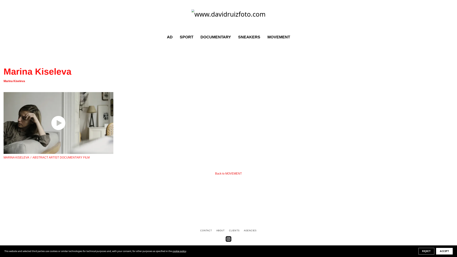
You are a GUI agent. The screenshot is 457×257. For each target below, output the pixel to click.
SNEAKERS (249, 37)
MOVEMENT (278, 37)
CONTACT (206, 230)
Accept (444, 251)
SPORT (186, 37)
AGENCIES (250, 230)
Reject (426, 251)
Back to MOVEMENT (228, 173)
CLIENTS (234, 230)
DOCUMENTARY (215, 37)
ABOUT (220, 230)
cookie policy (179, 251)
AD (170, 37)
